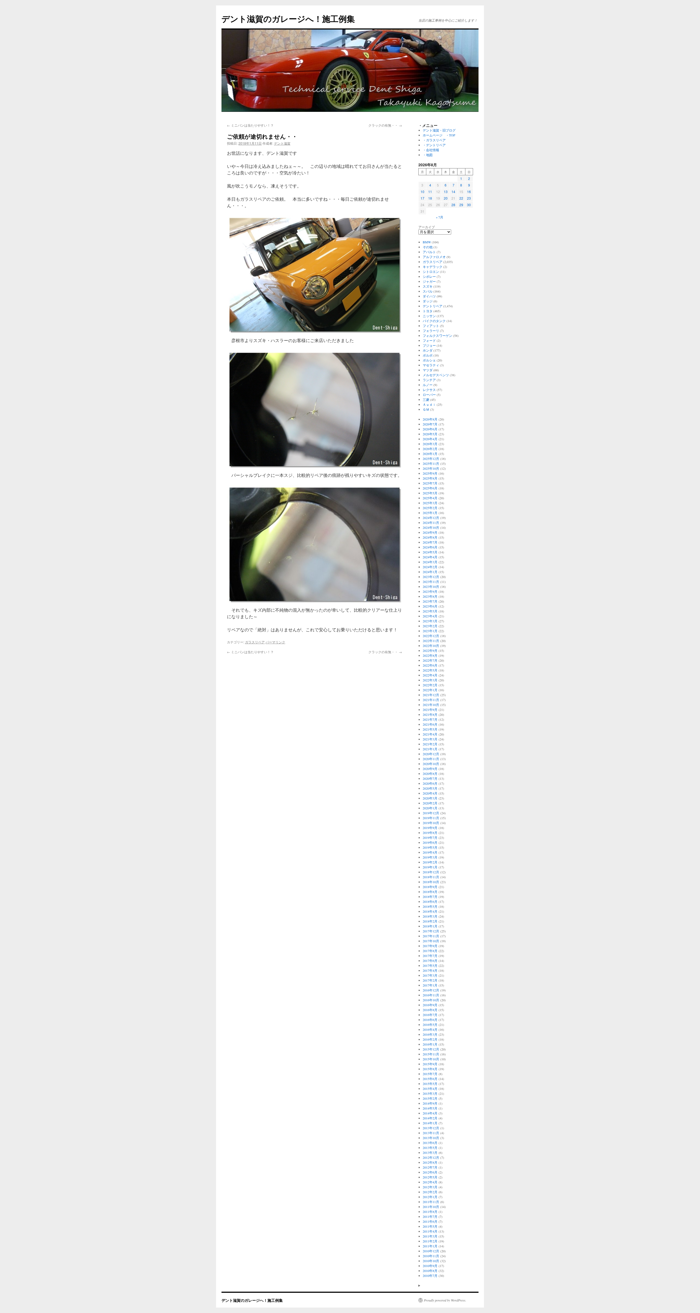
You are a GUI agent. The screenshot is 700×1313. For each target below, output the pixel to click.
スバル (428, 291)
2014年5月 (430, 1108)
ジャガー (429, 281)
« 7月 (439, 217)
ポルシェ (429, 360)
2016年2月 (430, 1039)
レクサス (429, 389)
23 (469, 198)
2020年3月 (430, 798)
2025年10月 (431, 468)
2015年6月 (430, 1078)
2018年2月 (430, 921)
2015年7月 (430, 1074)
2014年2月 (430, 1118)
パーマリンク (275, 642)
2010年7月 (430, 1275)
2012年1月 (430, 1197)
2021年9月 (430, 709)
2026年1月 (430, 453)
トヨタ (428, 311)
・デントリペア (434, 145)
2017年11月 (431, 936)
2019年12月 (431, 813)
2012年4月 (430, 1182)
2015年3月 (430, 1093)
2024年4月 (430, 557)
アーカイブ (426, 227)
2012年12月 (431, 1157)
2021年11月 (431, 700)
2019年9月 (430, 827)
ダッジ (428, 301)
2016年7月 (430, 1015)
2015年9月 (430, 1064)
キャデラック (432, 266)
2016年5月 (430, 1024)
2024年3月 (430, 562)
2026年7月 (430, 424)
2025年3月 (430, 503)
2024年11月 (431, 522)
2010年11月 (431, 1256)
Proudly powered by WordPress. (445, 1300)
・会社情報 (431, 150)
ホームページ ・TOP (439, 135)
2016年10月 (431, 1000)
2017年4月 (430, 970)
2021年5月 (430, 729)
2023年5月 (430, 611)
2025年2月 (430, 508)
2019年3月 (430, 857)
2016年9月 (430, 1005)
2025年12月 (431, 458)
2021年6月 (430, 724)
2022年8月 (430, 655)
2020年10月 (431, 763)
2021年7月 (430, 719)
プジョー (429, 345)
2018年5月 (430, 906)
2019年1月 (430, 867)
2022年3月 (430, 680)
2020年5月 (430, 788)
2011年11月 (431, 1202)
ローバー (429, 394)
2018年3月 (430, 916)
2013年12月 (431, 1128)
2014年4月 (430, 1113)
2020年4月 (430, 793)
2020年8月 (430, 773)
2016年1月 (430, 1044)
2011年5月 (430, 1226)
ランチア (429, 380)
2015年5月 (430, 1083)
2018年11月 (431, 877)
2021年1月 (430, 749)
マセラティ (431, 365)
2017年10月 (431, 941)
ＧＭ (426, 409)
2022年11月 (431, 640)
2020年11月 (431, 759)
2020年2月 (430, 803)
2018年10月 (431, 882)
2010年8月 (430, 1270)
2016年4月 (430, 1029)
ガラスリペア (255, 642)
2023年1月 (430, 631)
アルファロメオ (434, 257)
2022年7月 (430, 660)
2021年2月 (430, 744)
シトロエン (431, 271)
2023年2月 (430, 626)
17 (422, 198)
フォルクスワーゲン (437, 335)
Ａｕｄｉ (429, 404)
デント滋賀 (282, 143)
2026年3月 (430, 444)
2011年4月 (430, 1231)
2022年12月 (431, 636)
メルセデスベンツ (436, 375)
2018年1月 (430, 926)
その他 (428, 247)
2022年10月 (431, 645)
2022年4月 (430, 675)
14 (453, 191)
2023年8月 (430, 596)
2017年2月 (430, 980)
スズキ (428, 286)
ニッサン (429, 316)
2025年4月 (430, 498)
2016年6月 (430, 1019)
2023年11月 (431, 581)
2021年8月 (430, 714)
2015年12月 (431, 1049)
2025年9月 (430, 473)
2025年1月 (430, 512)
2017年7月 (430, 955)
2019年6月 (430, 842)
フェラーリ (431, 330)
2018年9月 (430, 887)
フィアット (431, 325)
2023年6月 (430, 606)
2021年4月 (430, 734)
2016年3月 (430, 1034)
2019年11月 (431, 818)
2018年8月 (430, 891)
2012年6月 (430, 1172)
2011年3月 (430, 1236)
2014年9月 (430, 1103)
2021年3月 (430, 739)
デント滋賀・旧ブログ (439, 130)
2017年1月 (430, 985)
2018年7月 (430, 896)
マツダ (428, 370)
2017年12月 (431, 931)
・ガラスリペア (434, 140)
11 (430, 191)
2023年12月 (431, 576)
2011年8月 (430, 1211)
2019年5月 (430, 847)
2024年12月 (431, 517)
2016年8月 (430, 1010)
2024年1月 (430, 572)
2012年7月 (430, 1167)
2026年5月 (430, 434)
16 (469, 191)
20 (446, 198)
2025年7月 (430, 483)
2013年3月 (430, 1152)
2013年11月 (431, 1133)
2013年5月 (430, 1147)
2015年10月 (431, 1059)
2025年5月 (430, 493)
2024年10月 (431, 527)
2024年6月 (430, 547)
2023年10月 (431, 586)
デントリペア (432, 306)
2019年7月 (430, 837)
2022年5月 (430, 670)
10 (422, 191)
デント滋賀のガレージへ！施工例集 (288, 18)
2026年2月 (430, 449)
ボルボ (428, 355)
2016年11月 (431, 995)
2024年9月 (430, 532)
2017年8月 (430, 951)
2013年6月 (430, 1142)
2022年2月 (430, 685)
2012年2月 (430, 1192)
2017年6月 (430, 960)
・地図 (428, 155)
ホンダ (428, 350)
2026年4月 (430, 439)
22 (461, 198)
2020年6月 (430, 783)
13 (446, 191)
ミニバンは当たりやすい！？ (250, 125)
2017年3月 (430, 975)
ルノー (428, 385)
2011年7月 (430, 1216)
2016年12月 (431, 990)
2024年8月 (430, 537)
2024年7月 (430, 542)
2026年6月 (430, 429)
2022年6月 (430, 665)
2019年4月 (430, 852)
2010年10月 (431, 1261)
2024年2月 (430, 567)
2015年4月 (430, 1088)
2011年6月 (430, 1221)
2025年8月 (430, 478)
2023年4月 (430, 616)
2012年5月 (430, 1177)
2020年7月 (430, 778)
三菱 (426, 399)
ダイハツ (429, 296)
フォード (429, 340)
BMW (427, 242)
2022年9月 (430, 650)
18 (430, 198)
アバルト (429, 252)
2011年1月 (430, 1246)
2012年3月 (430, 1187)
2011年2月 (430, 1241)
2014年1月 (430, 1123)
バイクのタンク (434, 321)
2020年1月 (430, 808)
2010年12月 (431, 1251)
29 (461, 204)
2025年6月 (430, 488)
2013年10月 (431, 1138)
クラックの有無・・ (385, 125)
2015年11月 (431, 1054)
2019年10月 (431, 823)
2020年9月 (430, 768)
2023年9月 (430, 591)
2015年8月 (430, 1069)
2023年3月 (430, 621)
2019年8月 (430, 832)
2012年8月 (430, 1162)
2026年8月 (430, 419)
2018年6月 (430, 901)
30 (469, 204)
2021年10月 (431, 704)
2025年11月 (431, 463)
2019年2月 (430, 862)
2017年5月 (430, 965)
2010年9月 (430, 1266)
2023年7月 (430, 601)
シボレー (429, 276)
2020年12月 (431, 754)
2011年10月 (431, 1206)
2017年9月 (430, 946)
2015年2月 (430, 1098)
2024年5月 (430, 552)
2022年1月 (430, 690)
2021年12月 (431, 695)
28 (453, 204)
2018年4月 (430, 911)
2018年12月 (431, 872)
